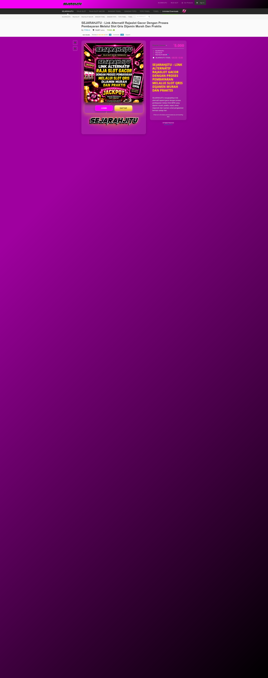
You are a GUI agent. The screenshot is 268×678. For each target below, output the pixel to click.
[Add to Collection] (75, 48)
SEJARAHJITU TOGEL (169, 58)
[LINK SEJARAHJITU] (113, 72)
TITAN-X (87, 30)
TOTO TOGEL (122, 17)
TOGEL (130, 17)
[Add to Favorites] (75, 43)
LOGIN (104, 108)
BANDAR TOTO (111, 17)
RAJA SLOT (76, 17)
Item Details (86, 35)
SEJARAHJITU (66, 17)
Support (128, 35)
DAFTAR (123, 108)
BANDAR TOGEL (100, 17)
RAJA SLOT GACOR (87, 17)
